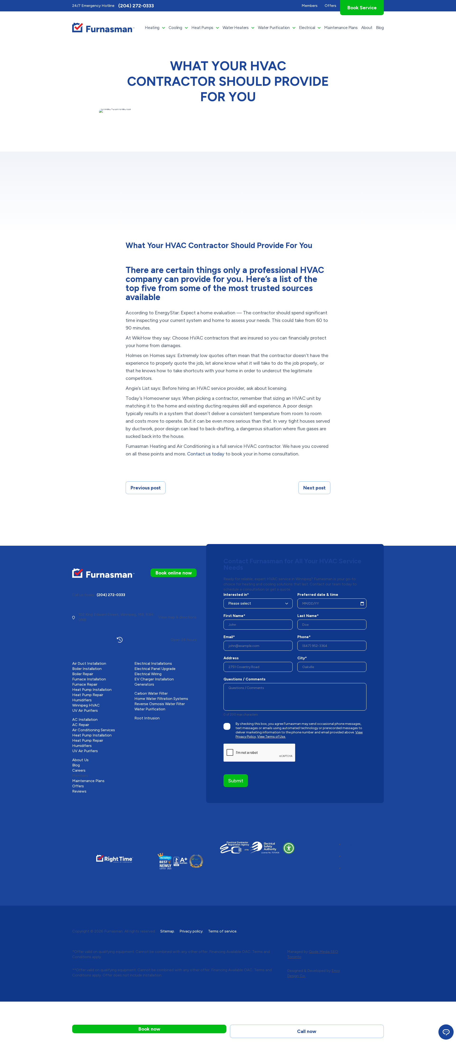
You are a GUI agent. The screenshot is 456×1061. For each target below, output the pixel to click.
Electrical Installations (153, 663)
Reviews (79, 791)
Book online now (173, 573)
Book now (149, 1029)
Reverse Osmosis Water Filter (159, 704)
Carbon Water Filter (151, 693)
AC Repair (80, 724)
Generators (144, 684)
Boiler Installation (87, 668)
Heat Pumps (202, 27)
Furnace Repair (84, 684)
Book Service (362, 7)
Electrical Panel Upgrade (155, 668)
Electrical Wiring (148, 674)
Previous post (145, 488)
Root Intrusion (147, 718)
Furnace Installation (89, 679)
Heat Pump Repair (87, 695)
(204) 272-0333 (136, 6)
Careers (79, 770)
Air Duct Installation (89, 663)
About (366, 27)
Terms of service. (222, 931)
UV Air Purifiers (85, 710)
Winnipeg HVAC (86, 705)
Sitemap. (167, 931)
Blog (380, 27)
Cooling (175, 27)
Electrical (307, 27)
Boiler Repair (82, 674)
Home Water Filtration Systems (161, 698)
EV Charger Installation (154, 679)
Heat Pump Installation (92, 689)
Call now (306, 1031)
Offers (78, 786)
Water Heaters (236, 27)
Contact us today (205, 454)
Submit (235, 781)
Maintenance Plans (340, 27)
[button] (289, 848)
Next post (314, 488)
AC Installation (85, 719)
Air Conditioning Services (93, 730)
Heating (152, 27)
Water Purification (274, 27)
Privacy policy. (191, 931)
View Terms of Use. (271, 737)
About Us (80, 760)
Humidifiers (82, 700)
